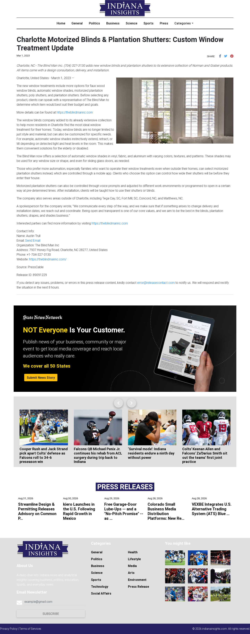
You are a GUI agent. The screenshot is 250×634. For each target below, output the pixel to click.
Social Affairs (101, 593)
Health (133, 552)
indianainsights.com (214, 628)
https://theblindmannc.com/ (47, 259)
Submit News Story (41, 378)
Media (132, 566)
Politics (94, 23)
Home (61, 23)
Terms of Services (30, 628)
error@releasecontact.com (156, 283)
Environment (137, 580)
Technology (99, 586)
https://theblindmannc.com (75, 112)
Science (131, 23)
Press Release (138, 586)
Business (113, 23)
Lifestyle (134, 559)
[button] (220, 56)
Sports (149, 23)
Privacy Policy (8, 628)
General (77, 23)
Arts (131, 573)
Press (164, 23)
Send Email (32, 240)
